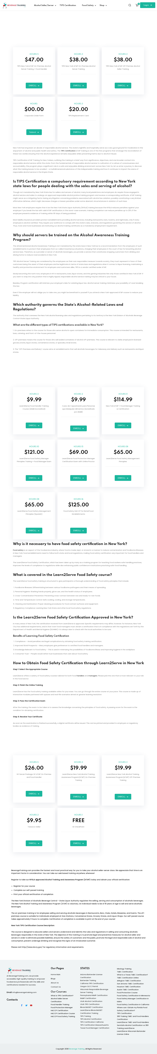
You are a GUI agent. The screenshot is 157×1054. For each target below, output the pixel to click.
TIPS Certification (68, 5)
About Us (55, 983)
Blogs (53, 978)
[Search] (129, 5)
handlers (80, 675)
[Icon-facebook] (22, 1005)
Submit (32, 132)
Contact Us (56, 987)
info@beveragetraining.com (25, 992)
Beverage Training (76, 1049)
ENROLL (32, 86)
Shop (102, 5)
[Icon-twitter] (26, 1005)
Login (146, 5)
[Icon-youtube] (31, 1005)
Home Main (55, 974)
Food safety (18, 550)
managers (92, 675)
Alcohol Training (30, 903)
